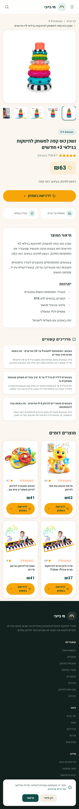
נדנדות (72, 696)
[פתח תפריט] (72, 7)
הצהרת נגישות (68, 775)
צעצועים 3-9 (64, 560)
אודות (72, 736)
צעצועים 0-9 (64, 480)
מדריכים (71, 729)
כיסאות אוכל (69, 650)
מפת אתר (70, 742)
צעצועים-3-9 (55, 21)
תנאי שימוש (69, 769)
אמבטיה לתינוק (67, 663)
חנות (73, 723)
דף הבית (71, 21)
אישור (30, 798)
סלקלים (71, 657)
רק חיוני (48, 798)
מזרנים (72, 683)
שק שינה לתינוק (67, 690)
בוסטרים (71, 676)
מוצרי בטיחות (69, 670)
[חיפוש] (7, 7)
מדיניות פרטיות (67, 762)
